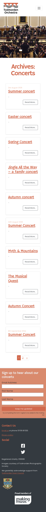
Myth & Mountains (23, 251)
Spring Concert (20, 142)
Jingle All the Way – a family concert (23, 169)
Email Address (9, 382)
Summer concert (21, 91)
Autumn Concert (21, 306)
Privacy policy (7, 435)
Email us (5, 430)
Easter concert (20, 116)
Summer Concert (21, 225)
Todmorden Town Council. (13, 473)
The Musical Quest (17, 278)
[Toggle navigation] (39, 8)
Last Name (7, 399)
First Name (7, 390)
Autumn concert (21, 197)
